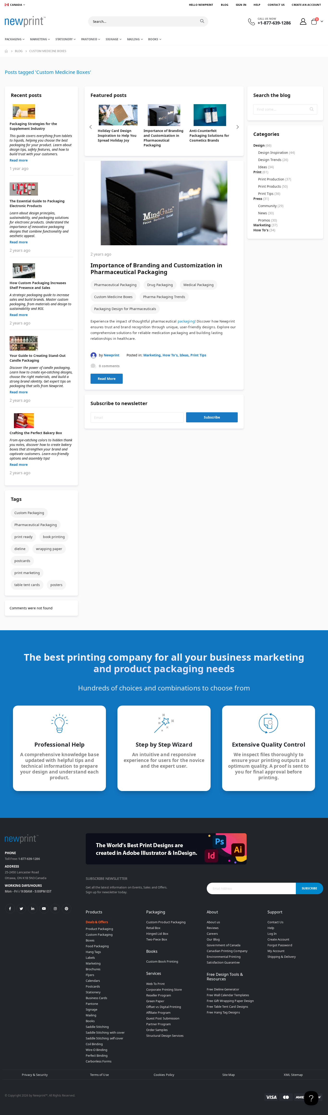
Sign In (241, 4)
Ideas (184, 355)
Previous (90, 127)
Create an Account (306, 4)
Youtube (44, 908)
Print (260, 172)
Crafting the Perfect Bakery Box (36, 433)
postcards (22, 560)
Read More (106, 378)
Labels (90, 957)
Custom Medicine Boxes (113, 296)
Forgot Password (279, 945)
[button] (312, 109)
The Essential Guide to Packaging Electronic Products (37, 203)
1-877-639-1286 (29, 859)
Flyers (90, 975)
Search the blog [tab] (272, 95)
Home (6, 51)
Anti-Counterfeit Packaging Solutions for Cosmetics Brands (209, 135)
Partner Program (158, 1024)
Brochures (93, 969)
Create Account (278, 939)
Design (262, 145)
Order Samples (157, 1030)
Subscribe (212, 417)
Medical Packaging (198, 284)
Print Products (273, 186)
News (266, 213)
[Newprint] (25, 21)
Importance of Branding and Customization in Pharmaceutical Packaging (163, 137)
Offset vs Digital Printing (163, 1007)
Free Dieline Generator (223, 989)
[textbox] (285, 109)
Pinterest (66, 908)
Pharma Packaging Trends (164, 296)
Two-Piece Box (156, 939)
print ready (23, 536)
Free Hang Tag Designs (223, 1012)
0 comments (109, 366)
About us (213, 922)
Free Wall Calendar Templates (228, 995)
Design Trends (273, 159)
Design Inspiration (276, 152)
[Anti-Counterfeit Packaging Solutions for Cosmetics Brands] (210, 115)
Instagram (55, 908)
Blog (224, 4)
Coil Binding (94, 1044)
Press (261, 198)
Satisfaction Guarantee (223, 962)
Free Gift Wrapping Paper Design (230, 1001)
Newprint (111, 355)
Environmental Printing (223, 956)
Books (90, 1021)
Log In (272, 933)
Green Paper (155, 1001)
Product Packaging (99, 929)
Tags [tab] (16, 499)
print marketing (27, 572)
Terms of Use (99, 1075)
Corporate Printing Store (164, 989)
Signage (91, 1009)
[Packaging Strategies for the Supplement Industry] (41, 111)
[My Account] (303, 21)
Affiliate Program (158, 1012)
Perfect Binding (97, 1055)
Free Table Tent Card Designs (227, 1006)
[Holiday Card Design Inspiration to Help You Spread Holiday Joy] (118, 115)
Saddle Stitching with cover (105, 1032)
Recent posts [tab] (26, 95)
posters (56, 584)
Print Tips (198, 355)
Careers (212, 933)
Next (237, 127)
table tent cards (27, 584)
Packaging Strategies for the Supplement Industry (33, 126)
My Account (276, 951)
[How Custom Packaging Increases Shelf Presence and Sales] (41, 270)
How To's (170, 355)
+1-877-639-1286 (274, 23)
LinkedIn (32, 908)
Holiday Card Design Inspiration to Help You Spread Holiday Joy (117, 135)
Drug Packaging (160, 284)
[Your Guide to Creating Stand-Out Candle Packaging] (41, 343)
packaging (186, 321)
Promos (267, 220)
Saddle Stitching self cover (104, 1038)
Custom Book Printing (162, 961)
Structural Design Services (165, 1035)
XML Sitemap (293, 1075)
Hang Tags (93, 952)
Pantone (92, 1003)
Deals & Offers (97, 922)
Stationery (93, 992)
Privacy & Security (35, 1075)
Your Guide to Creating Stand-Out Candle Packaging (38, 358)
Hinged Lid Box (157, 933)
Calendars (93, 980)
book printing (54, 536)
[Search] (202, 21)
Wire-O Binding (97, 1050)
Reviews (212, 928)
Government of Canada (223, 945)
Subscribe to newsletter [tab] (119, 403)
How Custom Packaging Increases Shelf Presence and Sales (38, 285)
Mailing (91, 1015)
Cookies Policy (164, 1075)
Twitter (21, 908)
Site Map (228, 1075)
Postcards (93, 986)
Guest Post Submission (162, 1018)
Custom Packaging (29, 512)
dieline (19, 548)
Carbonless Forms (99, 1061)
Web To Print (155, 984)
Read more (19, 160)
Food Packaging (97, 946)
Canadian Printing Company (227, 951)
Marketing (152, 355)
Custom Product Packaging (166, 922)
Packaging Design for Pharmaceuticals (125, 308)
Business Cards (96, 998)
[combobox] (148, 21)
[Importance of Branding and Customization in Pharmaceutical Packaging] (164, 115)
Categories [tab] (266, 134)
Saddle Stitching (97, 1027)
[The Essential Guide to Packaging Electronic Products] (41, 188)
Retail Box (153, 928)
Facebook (10, 908)
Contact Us (276, 4)
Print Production (274, 179)
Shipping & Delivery (281, 956)
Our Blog (213, 939)
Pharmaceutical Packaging (115, 284)
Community (270, 206)
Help (257, 4)
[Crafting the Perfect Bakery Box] (41, 420)
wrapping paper (49, 548)
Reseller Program (158, 995)
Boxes (90, 940)
